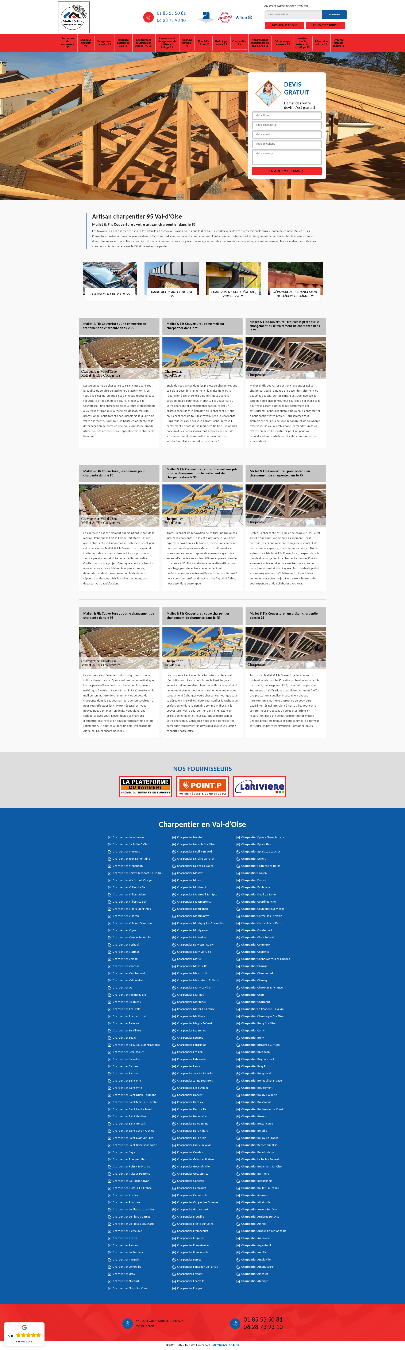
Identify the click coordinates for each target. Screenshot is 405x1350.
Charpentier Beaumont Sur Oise (261, 1166)
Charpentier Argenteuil (256, 1245)
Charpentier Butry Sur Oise (258, 1023)
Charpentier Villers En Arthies (132, 909)
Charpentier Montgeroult (193, 930)
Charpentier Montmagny (193, 916)
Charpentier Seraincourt (128, 1052)
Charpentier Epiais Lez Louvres (260, 851)
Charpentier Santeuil (126, 1066)
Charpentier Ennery (253, 858)
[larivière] (259, 786)
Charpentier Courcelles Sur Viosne (263, 909)
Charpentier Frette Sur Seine (195, 1224)
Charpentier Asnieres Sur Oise (260, 1216)
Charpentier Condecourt (256, 930)
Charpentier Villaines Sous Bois (132, 923)
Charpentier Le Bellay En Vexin (260, 1159)
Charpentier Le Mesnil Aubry (195, 944)
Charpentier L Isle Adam (192, 1088)
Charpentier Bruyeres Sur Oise (260, 1045)
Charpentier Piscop (125, 1238)
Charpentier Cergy (253, 1030)
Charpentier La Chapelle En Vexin (262, 1009)
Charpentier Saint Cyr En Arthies (133, 1131)
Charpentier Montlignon (192, 909)
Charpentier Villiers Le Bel (129, 901)
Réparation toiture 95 (321, 43)
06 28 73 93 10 (171, 20)
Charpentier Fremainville (193, 1245)
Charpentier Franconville (193, 1252)
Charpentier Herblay (190, 1102)
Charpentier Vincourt (126, 851)
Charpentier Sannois (126, 1073)
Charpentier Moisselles (191, 937)
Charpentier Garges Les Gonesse (198, 1202)
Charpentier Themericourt (129, 1016)
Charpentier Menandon (128, 866)
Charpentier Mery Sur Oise (194, 952)
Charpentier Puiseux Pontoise (131, 1173)
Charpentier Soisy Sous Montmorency (136, 1045)
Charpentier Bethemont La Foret (262, 1109)
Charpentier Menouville (192, 966)
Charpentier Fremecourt (192, 1231)
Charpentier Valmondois (128, 980)
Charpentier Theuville (126, 1009)
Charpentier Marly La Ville (194, 987)
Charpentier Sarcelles (126, 1059)
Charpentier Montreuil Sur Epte (197, 894)
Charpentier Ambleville (256, 1259)
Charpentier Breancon (255, 1052)
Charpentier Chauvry (254, 966)
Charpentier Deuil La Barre (258, 894)
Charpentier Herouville (191, 1109)
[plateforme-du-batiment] (145, 786)
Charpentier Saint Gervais (129, 1123)
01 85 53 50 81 (171, 13)
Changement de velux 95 (104, 43)
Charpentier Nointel (190, 837)
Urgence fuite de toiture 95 (338, 43)
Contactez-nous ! (326, 25)
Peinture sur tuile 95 (187, 43)
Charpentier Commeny (255, 944)
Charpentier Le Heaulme (192, 1123)
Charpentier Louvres (190, 1037)
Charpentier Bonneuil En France (261, 1080)
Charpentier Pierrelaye (127, 1231)
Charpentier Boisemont (256, 1102)
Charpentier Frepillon (190, 1238)
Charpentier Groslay (190, 1152)
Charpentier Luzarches (191, 1030)
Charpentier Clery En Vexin (258, 937)
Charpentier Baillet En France (260, 1188)
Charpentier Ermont (190, 1274)
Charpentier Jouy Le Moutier (195, 1073)
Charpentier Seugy (124, 1037)
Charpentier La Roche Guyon (131, 1181)
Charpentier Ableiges (254, 1281)
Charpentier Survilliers (127, 1030)
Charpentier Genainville (192, 1195)
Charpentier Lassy (188, 1066)
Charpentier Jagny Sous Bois (195, 1080)
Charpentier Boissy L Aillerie (259, 1095)
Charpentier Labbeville (191, 1059)
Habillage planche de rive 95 (123, 43)
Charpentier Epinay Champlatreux (263, 837)
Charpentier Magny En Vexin (195, 1023)
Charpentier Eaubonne (255, 887)
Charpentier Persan (125, 1245)
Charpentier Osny (124, 1274)
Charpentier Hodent (190, 1095)
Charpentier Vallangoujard (130, 994)
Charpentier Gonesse (190, 1181)
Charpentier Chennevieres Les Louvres (265, 959)
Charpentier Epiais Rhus (256, 844)
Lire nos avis (24, 1342)
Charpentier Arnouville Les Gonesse (263, 1231)
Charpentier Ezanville (191, 1281)
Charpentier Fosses (189, 1259)
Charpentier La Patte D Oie (130, 844)
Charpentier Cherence (255, 952)
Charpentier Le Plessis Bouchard (133, 1224)
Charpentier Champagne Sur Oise (262, 1016)
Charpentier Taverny (126, 1023)
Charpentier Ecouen (254, 873)
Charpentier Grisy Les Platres (195, 1159)
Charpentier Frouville (190, 1216)
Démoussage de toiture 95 (282, 43)
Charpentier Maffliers (191, 1016)
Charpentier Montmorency (194, 901)
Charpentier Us (122, 987)
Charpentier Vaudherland (129, 973)
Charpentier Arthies (254, 1224)
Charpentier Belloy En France (259, 1138)
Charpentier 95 (239, 43)
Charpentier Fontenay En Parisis (197, 1267)
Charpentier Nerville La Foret (196, 858)
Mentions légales (225, 1345)
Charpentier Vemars (125, 959)
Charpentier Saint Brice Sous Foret (135, 1145)
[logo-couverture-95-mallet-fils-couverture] (74, 17)
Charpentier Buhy (252, 1037)
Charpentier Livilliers (190, 1052)
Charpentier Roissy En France (131, 1166)
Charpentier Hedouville (192, 1116)
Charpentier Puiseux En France (132, 1188)
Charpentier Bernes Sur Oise (259, 1145)
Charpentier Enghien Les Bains (260, 866)
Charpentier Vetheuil (126, 944)
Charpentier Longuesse (192, 1045)
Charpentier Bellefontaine (258, 1152)
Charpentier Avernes (254, 1195)
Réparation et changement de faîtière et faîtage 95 (167, 43)
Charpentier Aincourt (254, 1274)
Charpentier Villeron (126, 916)
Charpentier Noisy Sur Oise (130, 1288)
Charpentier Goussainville (193, 1166)
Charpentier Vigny (124, 930)
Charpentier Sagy (124, 1152)
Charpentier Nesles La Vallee (195, 866)
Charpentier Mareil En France (196, 1009)
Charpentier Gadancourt (192, 1209)
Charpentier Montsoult (192, 887)
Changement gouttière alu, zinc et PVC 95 (143, 43)
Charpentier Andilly (253, 1252)
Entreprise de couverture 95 (67, 43)
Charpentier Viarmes (126, 952)
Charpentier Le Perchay (128, 1252)
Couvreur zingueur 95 (85, 43)
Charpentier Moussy (190, 873)
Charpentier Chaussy (254, 980)
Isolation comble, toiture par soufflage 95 (302, 43)
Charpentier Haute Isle (191, 1138)
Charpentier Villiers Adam (129, 894)
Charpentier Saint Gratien (129, 1116)
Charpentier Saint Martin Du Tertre (135, 1102)
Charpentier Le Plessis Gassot (131, 1216)
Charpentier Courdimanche (258, 901)
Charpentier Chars (253, 994)
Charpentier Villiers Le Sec (129, 887)
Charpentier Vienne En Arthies (132, 937)
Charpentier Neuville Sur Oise (196, 844)
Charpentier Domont (254, 880)
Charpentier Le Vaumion (128, 837)
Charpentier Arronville (255, 1238)
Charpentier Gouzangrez (193, 1173)
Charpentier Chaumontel (257, 973)
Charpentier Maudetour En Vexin (198, 980)
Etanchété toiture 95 (203, 43)
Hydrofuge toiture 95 (221, 43)
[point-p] (202, 786)
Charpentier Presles (125, 1195)
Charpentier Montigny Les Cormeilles (200, 923)
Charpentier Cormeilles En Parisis (262, 923)
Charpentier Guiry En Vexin (194, 1145)
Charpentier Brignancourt (257, 1059)
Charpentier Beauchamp (257, 1181)
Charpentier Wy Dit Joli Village (132, 880)
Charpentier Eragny (189, 1288)
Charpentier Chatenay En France (262, 987)
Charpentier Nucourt (126, 1281)
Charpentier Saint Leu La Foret (132, 1109)
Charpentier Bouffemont (257, 1088)
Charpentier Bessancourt (257, 1123)
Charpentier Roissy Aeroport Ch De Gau (138, 873)
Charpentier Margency (191, 1002)
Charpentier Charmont (255, 1002)
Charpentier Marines (190, 994)
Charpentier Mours (189, 880)
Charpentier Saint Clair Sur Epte (133, 1138)
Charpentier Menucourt (192, 973)
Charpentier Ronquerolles (129, 1159)
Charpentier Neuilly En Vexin (195, 851)
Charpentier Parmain (126, 1259)
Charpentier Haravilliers (192, 1131)
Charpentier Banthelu (255, 1173)
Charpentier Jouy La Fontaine (131, 858)
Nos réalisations (284, 25)
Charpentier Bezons (253, 1116)
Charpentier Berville (254, 1131)
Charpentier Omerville (127, 1267)
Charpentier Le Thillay (127, 1002)
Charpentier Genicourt (191, 1188)
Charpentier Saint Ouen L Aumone (134, 1095)
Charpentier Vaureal (126, 966)
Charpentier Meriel (189, 959)
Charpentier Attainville (256, 1202)
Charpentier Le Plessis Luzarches (133, 1209)
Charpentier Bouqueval (256, 1073)
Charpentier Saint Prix (127, 1080)
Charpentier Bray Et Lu (255, 1066)
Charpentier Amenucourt (257, 1267)
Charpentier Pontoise (126, 1202)
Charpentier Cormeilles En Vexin (261, 916)
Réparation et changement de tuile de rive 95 (260, 43)
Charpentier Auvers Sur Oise (259, 1209)
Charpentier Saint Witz (127, 1088)
